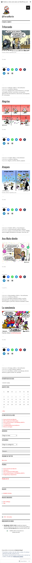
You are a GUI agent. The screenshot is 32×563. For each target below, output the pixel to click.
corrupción (22, 92)
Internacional (12, 229)
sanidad (18, 372)
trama (27, 301)
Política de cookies (18, 556)
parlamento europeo (15, 232)
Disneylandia (5, 300)
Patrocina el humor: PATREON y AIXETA (13, 422)
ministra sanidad (20, 301)
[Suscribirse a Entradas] (2, 517)
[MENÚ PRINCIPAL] (28, 8)
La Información (16, 333)
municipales (26, 93)
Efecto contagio (7, 426)
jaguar (8, 301)
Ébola (19, 298)
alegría (9, 160)
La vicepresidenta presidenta (11, 425)
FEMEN (27, 231)
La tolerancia (7, 424)
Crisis (10, 369)
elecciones (19, 93)
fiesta (24, 300)
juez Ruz (12, 301)
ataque (10, 231)
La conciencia (8, 307)
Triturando (7, 27)
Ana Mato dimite (10, 238)
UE (27, 232)
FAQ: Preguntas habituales (10, 421)
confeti (10, 92)
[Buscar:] (16, 451)
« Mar (3, 411)
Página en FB (5, 479)
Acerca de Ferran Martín (9, 419)
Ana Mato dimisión (13, 298)
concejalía (5, 92)
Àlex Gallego (6, 501)
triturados (7, 95)
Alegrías (6, 101)
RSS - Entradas (8, 517)
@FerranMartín (8, 16)
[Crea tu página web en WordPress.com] (16, 2)
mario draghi (5, 232)
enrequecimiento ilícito (16, 300)
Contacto (6, 470)
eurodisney (21, 371)
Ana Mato (10, 371)
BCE (20, 231)
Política (11, 89)
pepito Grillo (10, 372)
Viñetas (15, 89)
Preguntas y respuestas (9, 474)
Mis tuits (4, 460)
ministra (4, 372)
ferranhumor (21, 87)
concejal (26, 90)
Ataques (6, 167)
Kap (4, 503)
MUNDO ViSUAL (7, 493)
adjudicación (11, 90)
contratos (15, 92)
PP (2, 95)
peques (23, 160)
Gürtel (4, 301)
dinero (18, 160)
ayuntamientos (19, 90)
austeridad (15, 231)
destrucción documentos (9, 93)
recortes (24, 232)
